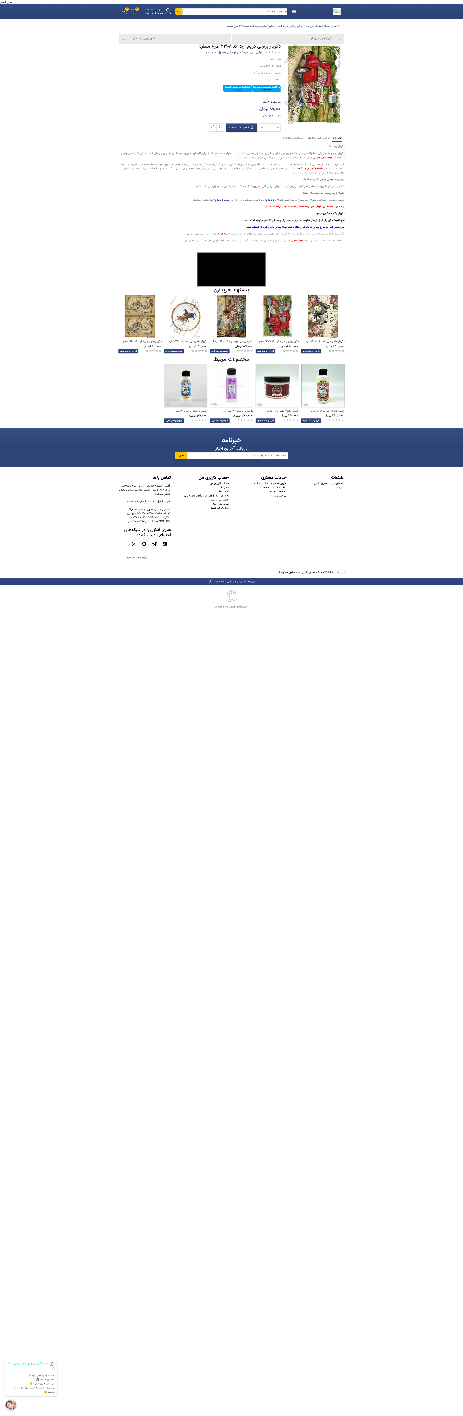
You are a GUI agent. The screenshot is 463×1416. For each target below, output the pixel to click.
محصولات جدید (278, 492)
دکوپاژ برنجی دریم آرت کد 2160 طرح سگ (140, 341)
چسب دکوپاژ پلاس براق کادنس (282, 411)
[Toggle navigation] (294, 11)
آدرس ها (224, 492)
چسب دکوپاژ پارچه (220, 200)
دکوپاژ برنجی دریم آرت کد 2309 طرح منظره (275, 341)
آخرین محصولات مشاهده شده (270, 483)
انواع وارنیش (317, 220)
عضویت (181, 455)
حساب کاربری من (219, 483)
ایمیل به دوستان (272, 116)
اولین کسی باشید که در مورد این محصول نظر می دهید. (232, 53)
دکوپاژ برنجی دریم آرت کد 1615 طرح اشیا (231, 341)
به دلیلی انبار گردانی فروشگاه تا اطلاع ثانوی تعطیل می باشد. (206, 498)
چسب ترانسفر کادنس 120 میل (191, 411)
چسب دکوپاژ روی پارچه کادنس (328, 411)
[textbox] (234, 11)
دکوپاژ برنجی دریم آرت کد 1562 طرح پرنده (322, 341)
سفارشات (224, 488)
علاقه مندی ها (221, 504)
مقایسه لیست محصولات (273, 488)
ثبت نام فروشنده (220, 508)
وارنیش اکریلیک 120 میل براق (237, 411)
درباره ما (340, 488)
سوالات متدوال (279, 496)
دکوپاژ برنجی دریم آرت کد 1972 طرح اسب (184, 341)
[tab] (337, 138)
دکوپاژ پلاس (267, 200)
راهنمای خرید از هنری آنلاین (329, 483)
